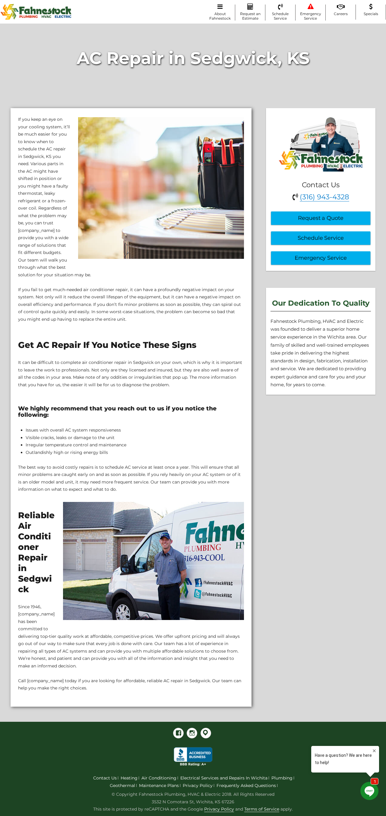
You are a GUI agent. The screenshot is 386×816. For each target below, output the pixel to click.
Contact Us (105, 778)
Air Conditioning (158, 778)
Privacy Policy (198, 785)
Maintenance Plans (159, 785)
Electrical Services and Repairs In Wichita (223, 778)
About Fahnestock (220, 16)
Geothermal (122, 785)
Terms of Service (261, 809)
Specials (371, 13)
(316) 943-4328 (324, 197)
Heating (129, 778)
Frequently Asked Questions (246, 785)
